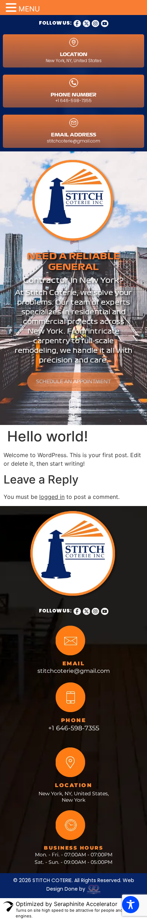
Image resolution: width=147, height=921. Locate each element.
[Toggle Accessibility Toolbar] (130, 904)
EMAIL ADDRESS (73, 134)
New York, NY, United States (74, 60)
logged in (52, 496)
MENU (29, 9)
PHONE (73, 720)
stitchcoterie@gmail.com (73, 141)
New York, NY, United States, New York (74, 796)
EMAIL (73, 663)
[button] (12, 7)
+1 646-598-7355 (73, 100)
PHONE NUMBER (73, 94)
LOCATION (73, 54)
